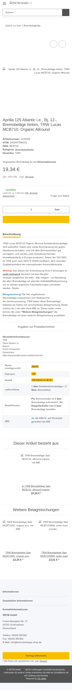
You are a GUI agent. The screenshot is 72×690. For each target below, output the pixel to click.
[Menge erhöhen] (65, 209)
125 (33, 374)
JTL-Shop (41, 678)
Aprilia (35, 366)
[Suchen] (65, 12)
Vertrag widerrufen (36, 655)
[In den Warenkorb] (5, 36)
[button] (56, 3)
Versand (29, 176)
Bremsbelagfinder (24, 149)
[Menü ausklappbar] (4, 2)
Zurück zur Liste (13, 25)
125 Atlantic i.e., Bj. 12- (42, 380)
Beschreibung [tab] (12, 234)
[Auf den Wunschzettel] (62, 44)
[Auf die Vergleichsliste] (53, 44)
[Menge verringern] (6, 209)
